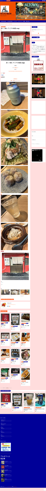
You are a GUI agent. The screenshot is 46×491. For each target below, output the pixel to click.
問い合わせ (27, 21)
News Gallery (9, 486)
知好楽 (2, 427)
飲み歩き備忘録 (6, 13)
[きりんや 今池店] (24, 292)
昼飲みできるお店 (3, 423)
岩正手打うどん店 (4, 379)
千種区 (15, 67)
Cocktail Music (3, 21)
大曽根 (41, 48)
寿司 (34, 49)
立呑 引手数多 (3, 325)
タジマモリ (13, 327)
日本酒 (14, 80)
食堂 (35, 52)
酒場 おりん (23, 344)
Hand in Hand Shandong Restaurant (28, 409)
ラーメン (43, 45)
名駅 (38, 48)
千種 (36, 48)
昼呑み (42, 49)
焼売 (12, 299)
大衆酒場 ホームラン (7, 474)
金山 (33, 52)
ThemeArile (15, 486)
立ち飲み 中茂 (13, 361)
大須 (33, 49)
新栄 (38, 49)
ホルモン (41, 45)
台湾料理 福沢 (13, 376)
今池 (5, 299)
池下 (32, 51)
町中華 (37, 51)
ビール (16, 80)
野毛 (32, 52)
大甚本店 (2, 360)
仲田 (32, 48)
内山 (16, 67)
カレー (38, 45)
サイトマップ (20, 21)
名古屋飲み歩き (15, 78)
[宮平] (15, 292)
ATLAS (6, 478)
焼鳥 (35, 51)
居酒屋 (36, 49)
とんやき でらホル (24, 382)
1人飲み (33, 45)
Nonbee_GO (3, 30)
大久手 (39, 48)
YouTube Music (9, 21)
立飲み (40, 51)
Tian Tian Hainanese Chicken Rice (39, 409)
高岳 (36, 52)
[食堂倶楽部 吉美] (5, 292)
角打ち (44, 51)
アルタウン (6, 486)
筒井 (41, 51)
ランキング (15, 21)
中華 (33, 46)
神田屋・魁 (3, 342)
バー (40, 45)
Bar (36, 45)
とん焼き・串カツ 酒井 (25, 325)
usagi (2, 299)
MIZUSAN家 (13, 344)
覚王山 (42, 51)
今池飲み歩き (9, 299)
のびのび (22, 363)
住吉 (34, 48)
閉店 (24, 21)
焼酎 (11, 80)
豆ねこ (2, 431)
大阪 (42, 48)
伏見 (33, 48)
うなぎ (37, 45)
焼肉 (33, 51)
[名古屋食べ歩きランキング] (38, 60)
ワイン (19, 80)
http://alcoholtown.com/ (12, 304)
